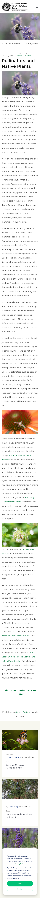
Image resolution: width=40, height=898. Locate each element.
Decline (20, 889)
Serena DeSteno (23, 56)
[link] (15, 6)
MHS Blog (13, 806)
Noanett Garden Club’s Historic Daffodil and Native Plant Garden (18, 656)
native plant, (5, 53)
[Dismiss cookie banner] (32, 852)
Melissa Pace (15, 757)
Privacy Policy (19, 864)
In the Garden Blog (11, 43)
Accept (20, 883)
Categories (31, 43)
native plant (9, 754)
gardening (23, 53)
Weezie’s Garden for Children (16, 636)
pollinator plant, (15, 53)
